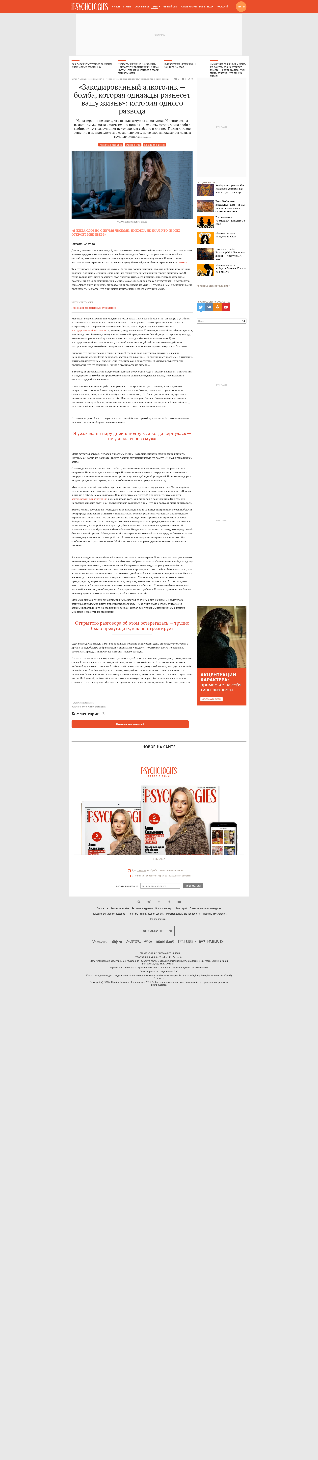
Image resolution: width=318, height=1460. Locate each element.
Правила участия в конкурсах (205, 908)
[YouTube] (179, 901)
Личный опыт (171, 6)
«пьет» (183, 262)
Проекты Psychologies (215, 913)
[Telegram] (149, 901)
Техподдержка (157, 919)
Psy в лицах (206, 6)
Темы (154, 6)
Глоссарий (222, 6)
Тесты (241, 6)
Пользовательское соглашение (108, 913)
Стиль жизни (189, 6)
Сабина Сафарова (86, 703)
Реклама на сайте (120, 908)
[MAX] (139, 901)
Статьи (127, 6)
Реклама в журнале (142, 908)
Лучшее (116, 6)
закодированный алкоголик (89, 330)
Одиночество (133, 144)
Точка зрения (141, 6)
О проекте (102, 908)
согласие (141, 870)
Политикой (139, 875)
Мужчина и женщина (111, 144)
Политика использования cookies (146, 913)
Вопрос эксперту (164, 908)
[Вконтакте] (159, 901)
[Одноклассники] (169, 901)
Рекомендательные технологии (183, 913)
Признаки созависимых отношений (94, 307)
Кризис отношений (154, 144)
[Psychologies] (90, 6)
